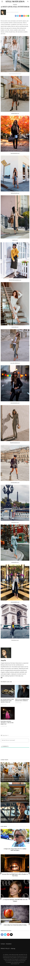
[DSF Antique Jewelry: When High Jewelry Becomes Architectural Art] (8, 691)
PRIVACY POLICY (5, 948)
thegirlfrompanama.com (15, 442)
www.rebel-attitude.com (15, 363)
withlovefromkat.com (15, 193)
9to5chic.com (15, 240)
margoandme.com (15, 562)
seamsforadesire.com (15, 482)
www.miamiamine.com (15, 153)
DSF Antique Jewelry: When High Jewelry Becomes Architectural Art (7, 701)
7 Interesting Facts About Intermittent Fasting (15, 925)
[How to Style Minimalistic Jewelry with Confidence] (22, 691)
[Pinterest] (8, 934)
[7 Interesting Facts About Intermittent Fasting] (15, 915)
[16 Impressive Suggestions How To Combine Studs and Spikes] (15, 839)
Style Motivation (15, 1)
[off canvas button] (2, 1)
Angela (7, 12)
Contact (3, 944)
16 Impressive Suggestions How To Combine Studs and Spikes (15, 849)
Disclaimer (8, 944)
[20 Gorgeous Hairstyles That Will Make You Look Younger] (15, 889)
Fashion (15, 4)
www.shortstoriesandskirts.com (15, 280)
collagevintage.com (15, 113)
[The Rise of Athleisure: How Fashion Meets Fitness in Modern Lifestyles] (15, 812)
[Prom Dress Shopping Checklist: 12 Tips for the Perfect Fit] (8, 713)
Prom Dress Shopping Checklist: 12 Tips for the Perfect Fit (7, 723)
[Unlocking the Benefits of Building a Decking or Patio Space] (15, 792)
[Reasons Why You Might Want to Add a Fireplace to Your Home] (15, 864)
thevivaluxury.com (15, 522)
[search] (27, 1)
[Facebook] (2, 934)
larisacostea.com (15, 327)
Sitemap (13, 948)
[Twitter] (1, 677)
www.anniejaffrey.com (15, 602)
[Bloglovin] (11, 934)
